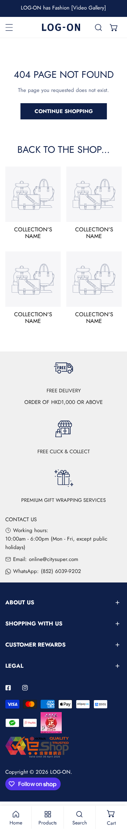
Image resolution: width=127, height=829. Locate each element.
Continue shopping (64, 111)
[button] (114, 27)
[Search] (98, 27)
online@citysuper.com (53, 559)
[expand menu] (9, 27)
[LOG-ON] (61, 27)
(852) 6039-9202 (61, 571)
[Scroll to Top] (114, 792)
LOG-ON (60, 772)
